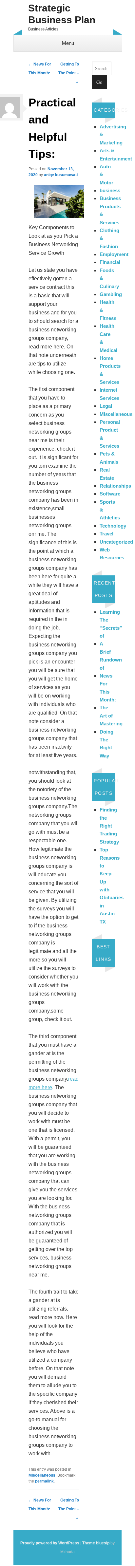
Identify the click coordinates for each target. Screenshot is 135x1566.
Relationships (115, 486)
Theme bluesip (95, 1543)
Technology (113, 526)
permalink (44, 1481)
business (110, 190)
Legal (106, 406)
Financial (110, 262)
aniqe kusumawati (61, 175)
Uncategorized (116, 542)
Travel (106, 533)
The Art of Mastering (111, 715)
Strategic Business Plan (61, 14)
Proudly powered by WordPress (49, 1543)
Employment (114, 254)
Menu (68, 43)
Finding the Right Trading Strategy (109, 826)
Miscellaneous (42, 1475)
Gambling (111, 294)
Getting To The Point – (68, 73)
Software (110, 493)
